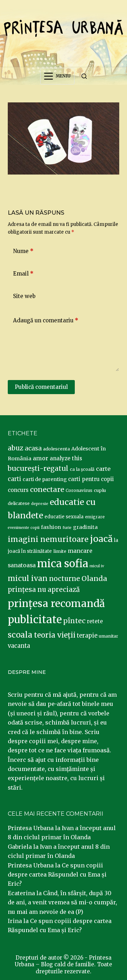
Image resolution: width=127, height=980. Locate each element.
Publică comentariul (41, 387)
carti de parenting (45, 479)
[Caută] (84, 76)
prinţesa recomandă (56, 603)
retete (95, 621)
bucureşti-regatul (38, 468)
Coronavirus (79, 490)
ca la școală (82, 469)
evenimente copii (24, 527)
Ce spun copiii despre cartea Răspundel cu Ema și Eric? (57, 874)
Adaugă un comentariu (45, 320)
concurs (18, 490)
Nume (23, 251)
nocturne (64, 579)
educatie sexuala (64, 517)
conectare (47, 489)
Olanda (94, 578)
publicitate (35, 619)
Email (23, 273)
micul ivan (28, 578)
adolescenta (56, 448)
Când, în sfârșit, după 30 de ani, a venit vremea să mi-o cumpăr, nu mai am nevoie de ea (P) (62, 902)
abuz (15, 448)
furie (67, 527)
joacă (101, 538)
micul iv (97, 566)
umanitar (108, 636)
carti (14, 479)
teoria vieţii (54, 635)
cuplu (100, 490)
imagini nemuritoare (48, 539)
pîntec (74, 621)
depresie (39, 503)
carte (103, 468)
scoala (20, 635)
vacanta (19, 646)
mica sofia (62, 563)
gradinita (85, 527)
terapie (87, 635)
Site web (24, 296)
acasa (33, 448)
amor (40, 458)
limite (59, 551)
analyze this (66, 458)
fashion (51, 527)
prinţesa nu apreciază (44, 590)
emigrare (95, 516)
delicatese (19, 503)
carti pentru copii (91, 479)
